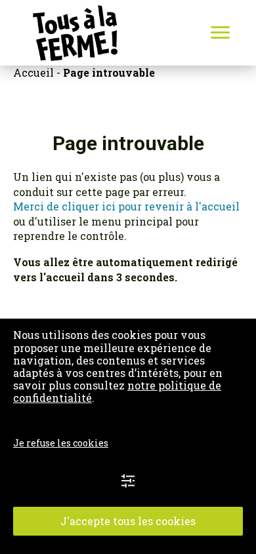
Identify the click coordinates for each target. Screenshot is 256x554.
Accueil (33, 72)
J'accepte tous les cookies (128, 521)
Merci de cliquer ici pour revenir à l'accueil (126, 206)
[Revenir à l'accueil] (58, 33)
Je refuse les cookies (60, 443)
